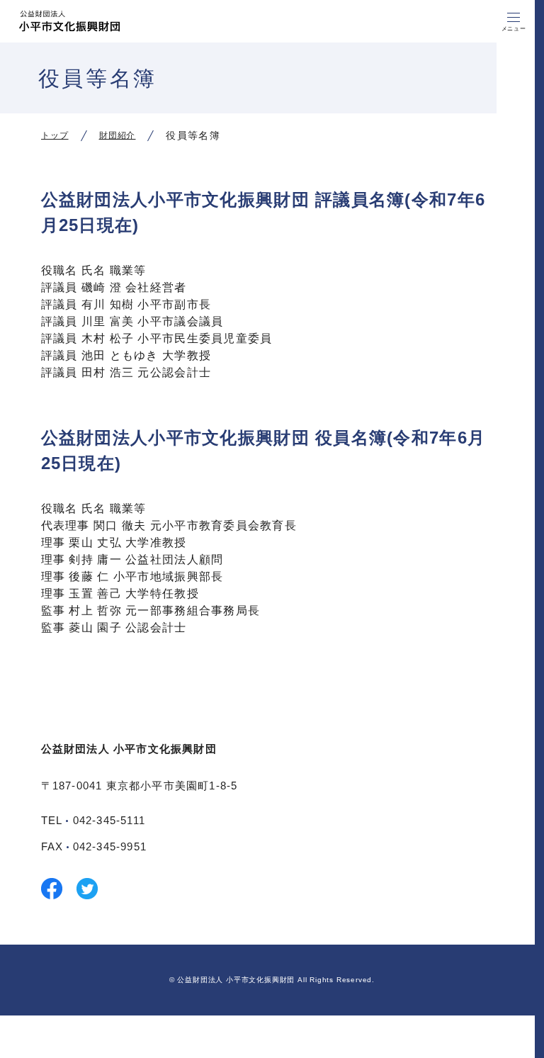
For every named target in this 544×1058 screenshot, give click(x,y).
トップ (55, 135)
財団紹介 (117, 135)
